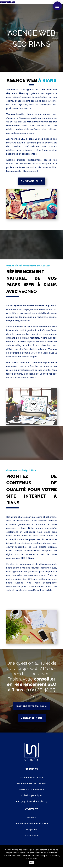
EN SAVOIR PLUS (31, 181)
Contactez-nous (31, 718)
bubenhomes (7, 1)
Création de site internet (31, 777)
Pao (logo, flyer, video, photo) (31, 801)
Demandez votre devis (31, 706)
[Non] (59, 856)
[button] (57, 5)
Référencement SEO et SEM (31, 783)
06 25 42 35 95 (41, 692)
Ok (31, 862)
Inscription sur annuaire (31, 789)
